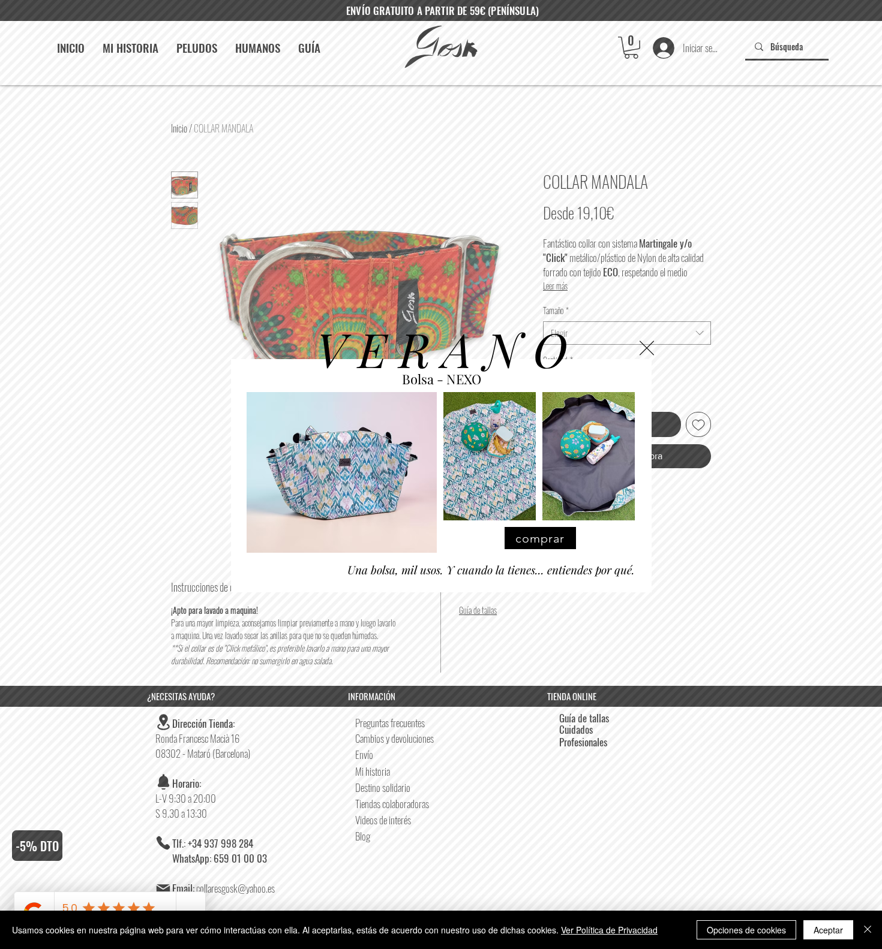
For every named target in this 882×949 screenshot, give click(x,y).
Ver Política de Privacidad (609, 930)
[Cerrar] (867, 929)
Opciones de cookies (746, 930)
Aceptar (828, 930)
